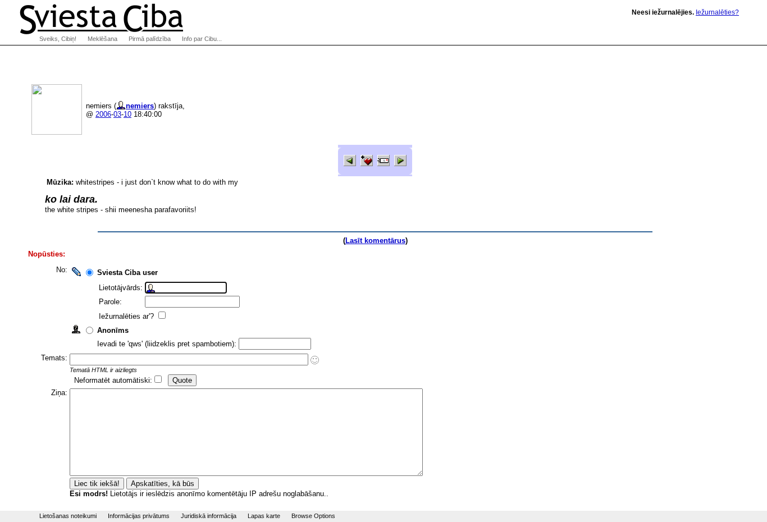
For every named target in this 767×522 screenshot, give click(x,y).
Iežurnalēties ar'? (127, 316)
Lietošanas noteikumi (68, 515)
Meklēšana (102, 38)
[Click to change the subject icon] (315, 360)
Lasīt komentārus (375, 240)
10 (127, 114)
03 (117, 114)
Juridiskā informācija (208, 515)
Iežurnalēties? (717, 12)
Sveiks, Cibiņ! (57, 38)
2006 (103, 114)
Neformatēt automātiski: (113, 380)
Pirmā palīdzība (150, 38)
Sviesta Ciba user (127, 272)
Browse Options (313, 515)
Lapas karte (264, 515)
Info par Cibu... (202, 38)
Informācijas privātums (139, 515)
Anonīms (113, 330)
